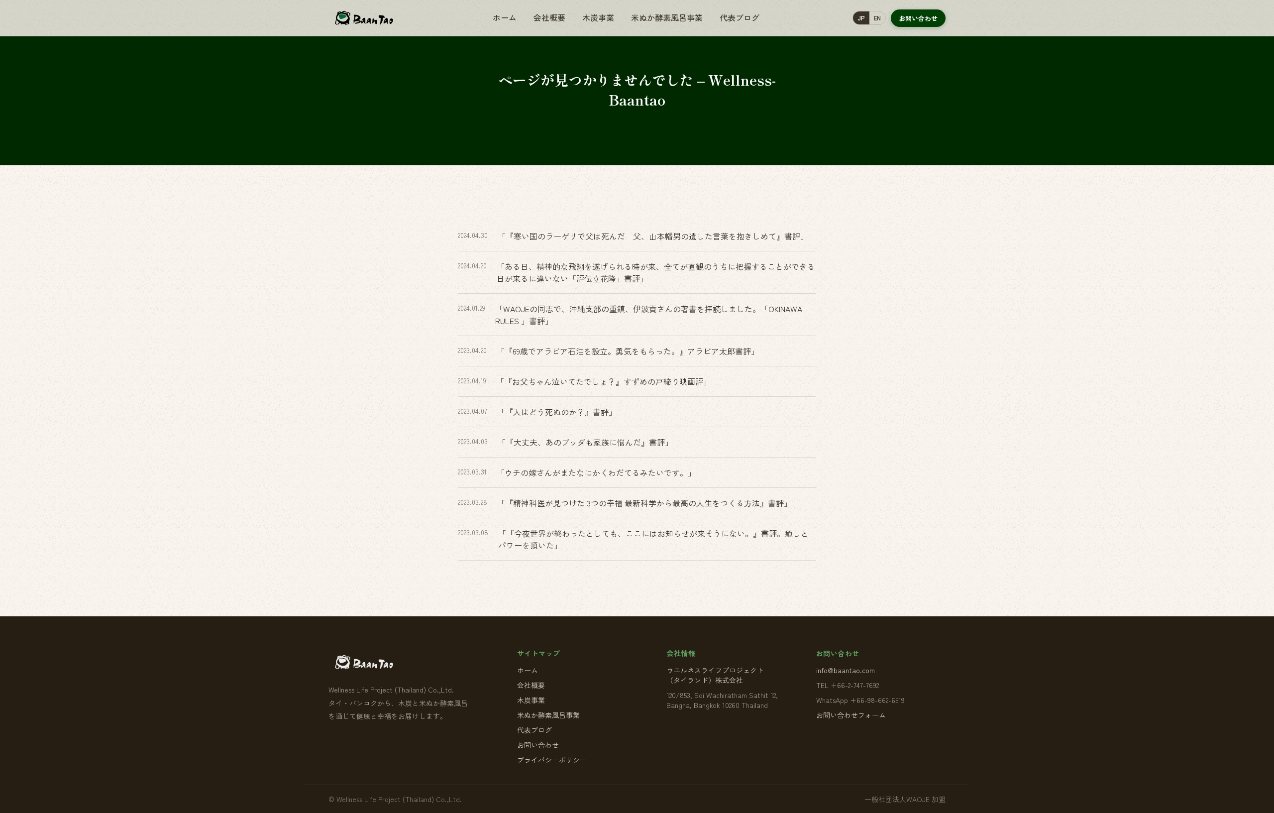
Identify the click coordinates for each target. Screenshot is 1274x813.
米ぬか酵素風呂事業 (667, 17)
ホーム (505, 17)
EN (877, 18)
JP (861, 18)
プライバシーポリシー (552, 760)
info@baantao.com (845, 670)
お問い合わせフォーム (851, 715)
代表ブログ (739, 17)
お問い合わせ (918, 18)
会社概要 (549, 17)
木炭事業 (598, 17)
